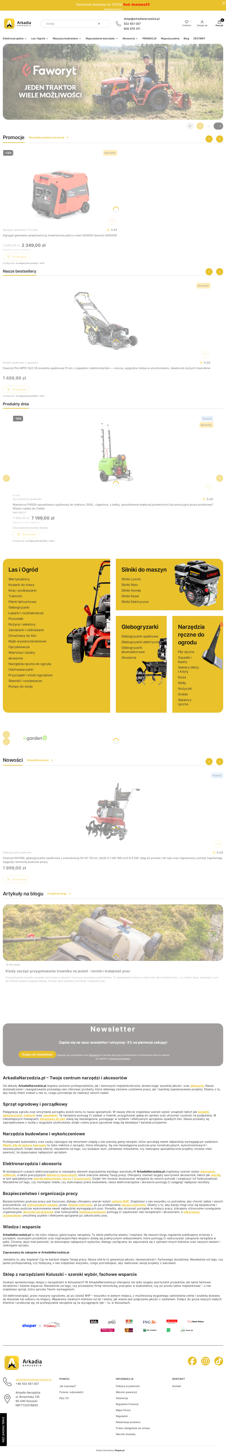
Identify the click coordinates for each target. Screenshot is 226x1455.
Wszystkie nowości (38, 760)
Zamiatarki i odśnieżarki (26, 630)
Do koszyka (19, 256)
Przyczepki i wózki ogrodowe (30, 675)
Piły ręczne (186, 652)
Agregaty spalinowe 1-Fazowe (20, 229)
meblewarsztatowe (92, 1212)
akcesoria (15, 658)
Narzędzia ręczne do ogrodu (29, 664)
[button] (106, 24)
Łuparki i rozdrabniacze (25, 613)
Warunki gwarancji (126, 1392)
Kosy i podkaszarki (22, 590)
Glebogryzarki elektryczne (141, 642)
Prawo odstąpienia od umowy (133, 1428)
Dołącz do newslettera (37, 1054)
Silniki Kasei (130, 596)
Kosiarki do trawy (21, 585)
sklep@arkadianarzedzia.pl (142, 18)
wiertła (215, 1175)
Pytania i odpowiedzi (71, 1392)
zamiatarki (50, 1115)
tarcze (67, 1178)
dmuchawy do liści (52, 1119)
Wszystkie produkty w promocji (46, 137)
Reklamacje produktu (128, 1422)
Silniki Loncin (131, 579)
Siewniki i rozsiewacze (25, 681)
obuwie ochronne (80, 1205)
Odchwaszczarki (20, 669)
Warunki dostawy (126, 1434)
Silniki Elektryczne (134, 602)
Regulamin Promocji (113, 9)
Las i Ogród (23, 569)
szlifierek (9, 1175)
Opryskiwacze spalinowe (27, 498)
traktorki (29, 1115)
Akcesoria (128, 657)
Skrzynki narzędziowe (38, 1212)
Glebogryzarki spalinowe (139, 636)
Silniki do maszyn (144, 569)
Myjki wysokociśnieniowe (27, 641)
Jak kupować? (67, 1386)
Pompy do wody (20, 686)
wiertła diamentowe (47, 1178)
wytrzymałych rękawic (42, 1205)
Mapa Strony (123, 1410)
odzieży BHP (120, 1201)
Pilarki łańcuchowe (22, 602)
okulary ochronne (133, 1205)
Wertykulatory (19, 579)
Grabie (183, 694)
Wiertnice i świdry (21, 652)
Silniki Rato (129, 585)
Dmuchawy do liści (22, 635)
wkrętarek (207, 1171)
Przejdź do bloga (56, 893)
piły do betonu (22, 1145)
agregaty (40, 1145)
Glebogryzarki (18, 607)
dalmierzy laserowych (61, 1175)
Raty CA (64, 1398)
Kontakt (176, 1386)
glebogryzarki (12, 1115)
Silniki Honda (131, 590)
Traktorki (15, 596)
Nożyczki (185, 688)
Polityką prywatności (119, 1058)
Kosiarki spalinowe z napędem (20, 362)
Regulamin (94, 1055)
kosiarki (203, 1112)
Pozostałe (15, 619)
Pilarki (7, 1145)
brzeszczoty (82, 1178)
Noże (182, 677)
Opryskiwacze (19, 647)
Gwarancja (122, 1398)
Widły (182, 683)
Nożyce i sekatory (21, 624)
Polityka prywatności (128, 1386)
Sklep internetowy (110, 1450)
